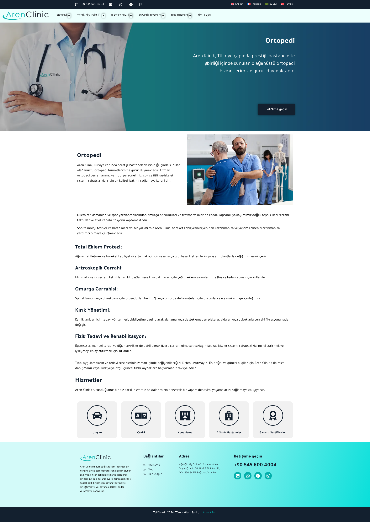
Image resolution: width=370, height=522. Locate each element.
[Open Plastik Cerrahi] (131, 16)
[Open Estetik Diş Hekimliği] (103, 16)
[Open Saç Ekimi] (69, 16)
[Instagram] (268, 475)
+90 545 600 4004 (255, 465)
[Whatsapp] (247, 475)
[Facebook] (258, 475)
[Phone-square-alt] (237, 475)
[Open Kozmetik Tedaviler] (163, 16)
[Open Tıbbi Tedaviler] (190, 16)
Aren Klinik (210, 512)
